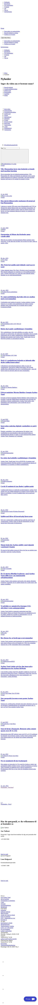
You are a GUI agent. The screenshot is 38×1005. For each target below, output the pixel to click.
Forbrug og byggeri (9, 34)
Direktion (7, 118)
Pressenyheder (8, 122)
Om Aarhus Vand (5, 897)
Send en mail (4, 854)
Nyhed (6, 120)
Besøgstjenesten (5, 924)
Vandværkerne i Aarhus (7, 926)
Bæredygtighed (8, 87)
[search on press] (15, 156)
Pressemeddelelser (6, 905)
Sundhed (6, 94)
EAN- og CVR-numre (7, 927)
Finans (6, 115)
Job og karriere (5, 899)
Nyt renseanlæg (8, 5)
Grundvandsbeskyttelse (10, 89)
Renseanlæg (7, 92)
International (7, 117)
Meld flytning (4, 913)
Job (5, 8)
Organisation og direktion (8, 900)
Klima (6, 95)
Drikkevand (7, 90)
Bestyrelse (7, 123)
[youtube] (17, 1002)
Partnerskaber (8, 110)
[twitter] (17, 989)
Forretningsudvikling (10, 112)
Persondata (4, 943)
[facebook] (17, 975)
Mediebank (4, 907)
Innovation (7, 109)
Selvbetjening (8, 11)
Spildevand (7, 114)
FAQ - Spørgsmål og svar (8, 918)
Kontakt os (4, 920)
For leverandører (5, 929)
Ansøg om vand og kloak (8, 915)
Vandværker (7, 125)
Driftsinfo (7, 2)
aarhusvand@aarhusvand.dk (9, 939)
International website (6, 923)
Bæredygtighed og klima (11, 33)
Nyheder (6, 7)
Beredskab (7, 4)
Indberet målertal (5, 912)
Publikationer (8, 128)
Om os (6, 10)
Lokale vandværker (6, 931)
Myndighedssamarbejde (10, 145)
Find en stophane (5, 916)
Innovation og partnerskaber (12, 31)
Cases (6, 126)
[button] (6, 38)
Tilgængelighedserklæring (8, 945)
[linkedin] (17, 962)
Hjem (5, 73)
